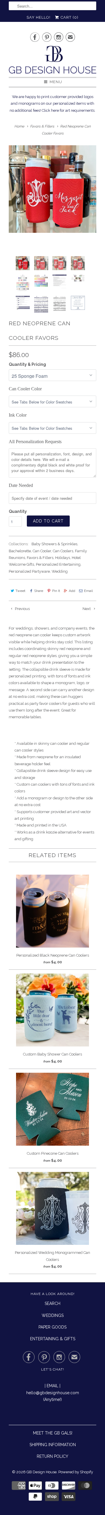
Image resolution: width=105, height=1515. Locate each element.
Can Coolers (63, 551)
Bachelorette (20, 551)
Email (88, 591)
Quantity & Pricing (27, 364)
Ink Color (18, 415)
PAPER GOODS (52, 1327)
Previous (22, 609)
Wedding (60, 571)
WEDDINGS (53, 1315)
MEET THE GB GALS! (52, 1433)
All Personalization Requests (35, 441)
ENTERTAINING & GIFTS (52, 1338)
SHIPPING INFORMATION (52, 1444)
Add (72, 591)
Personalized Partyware (29, 571)
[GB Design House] (52, 61)
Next (87, 609)
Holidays (62, 557)
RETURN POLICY (52, 1456)
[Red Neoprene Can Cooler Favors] (52, 189)
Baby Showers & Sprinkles (54, 544)
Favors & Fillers (40, 557)
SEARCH (52, 1303)
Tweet (20, 591)
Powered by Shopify (75, 1472)
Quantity (18, 511)
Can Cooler (42, 551)
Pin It (56, 591)
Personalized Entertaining (58, 564)
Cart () (69, 17)
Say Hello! (38, 17)
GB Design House (42, 1472)
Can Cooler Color (25, 388)
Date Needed (21, 485)
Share (38, 591)
